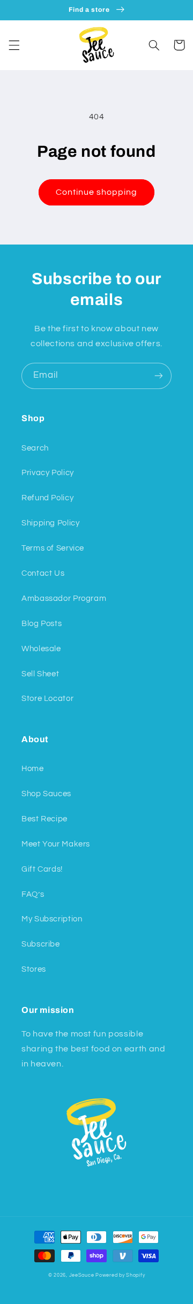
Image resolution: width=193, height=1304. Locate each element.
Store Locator (47, 699)
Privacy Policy (47, 473)
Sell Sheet (40, 674)
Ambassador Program (63, 598)
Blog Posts (41, 624)
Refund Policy (47, 498)
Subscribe (40, 944)
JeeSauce (81, 1275)
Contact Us (42, 573)
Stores (33, 969)
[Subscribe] (158, 376)
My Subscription (51, 919)
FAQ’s (32, 894)
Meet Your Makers (55, 844)
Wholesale (41, 649)
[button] (14, 45)
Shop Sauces (46, 794)
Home (32, 769)
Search (35, 448)
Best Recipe (44, 819)
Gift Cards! (42, 869)
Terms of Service (52, 548)
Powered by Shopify (120, 1275)
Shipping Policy (50, 523)
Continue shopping (97, 192)
